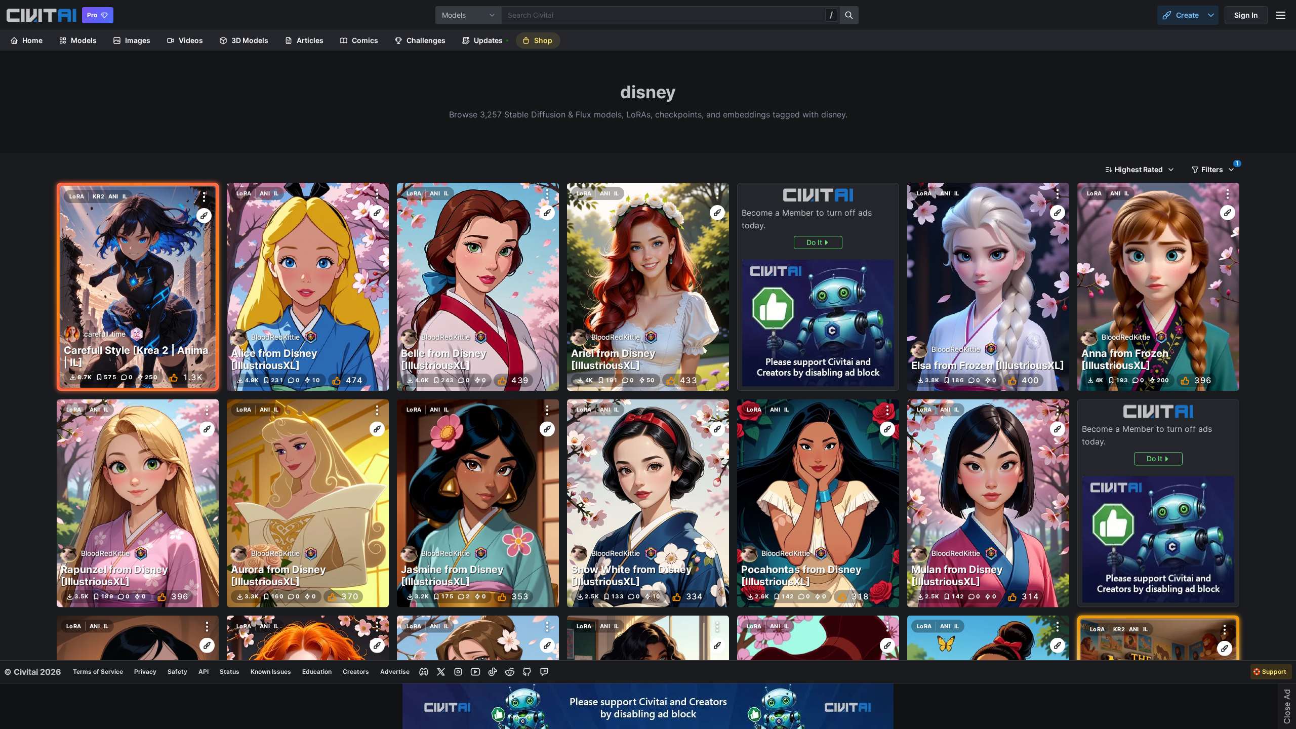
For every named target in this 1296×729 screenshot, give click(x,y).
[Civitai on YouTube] (475, 671)
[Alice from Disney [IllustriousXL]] (308, 287)
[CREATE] (204, 215)
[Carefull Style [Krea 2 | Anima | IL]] (138, 287)
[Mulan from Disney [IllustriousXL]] (988, 503)
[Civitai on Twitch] (544, 671)
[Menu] (1281, 15)
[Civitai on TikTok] (492, 671)
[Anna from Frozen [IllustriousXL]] (1158, 287)
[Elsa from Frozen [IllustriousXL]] (988, 287)
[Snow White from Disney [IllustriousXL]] (648, 503)
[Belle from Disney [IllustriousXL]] (478, 287)
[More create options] (1211, 15)
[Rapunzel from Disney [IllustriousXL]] (138, 503)
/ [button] (831, 15)
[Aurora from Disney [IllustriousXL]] (308, 503)
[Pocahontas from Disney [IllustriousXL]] (818, 503)
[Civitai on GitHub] (527, 671)
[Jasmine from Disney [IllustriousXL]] (478, 503)
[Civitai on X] (441, 671)
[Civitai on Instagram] (458, 671)
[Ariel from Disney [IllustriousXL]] (648, 287)
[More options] (204, 197)
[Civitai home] (41, 15)
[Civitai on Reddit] (509, 671)
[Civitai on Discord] (423, 671)
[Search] (849, 15)
